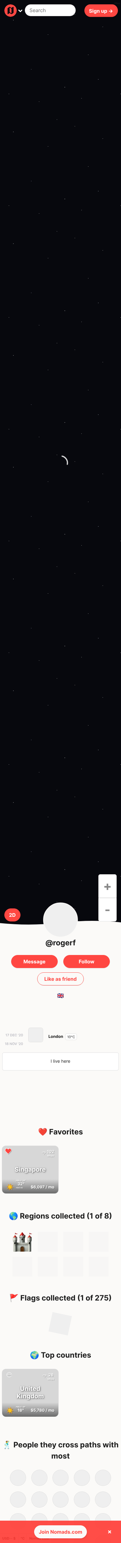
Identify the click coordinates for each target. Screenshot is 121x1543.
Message (34, 961)
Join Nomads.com (60, 1532)
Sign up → (101, 10)
